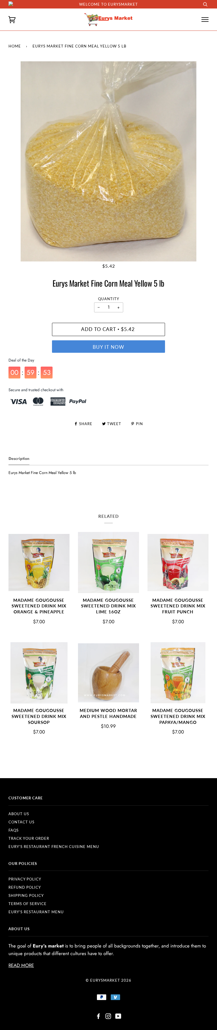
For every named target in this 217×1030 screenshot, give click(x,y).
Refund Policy (24, 887)
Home (14, 46)
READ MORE (21, 965)
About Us (18, 814)
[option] (108, 161)
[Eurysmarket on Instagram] (108, 1017)
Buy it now (108, 347)
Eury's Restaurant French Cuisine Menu (53, 846)
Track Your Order (28, 838)
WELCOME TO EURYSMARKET (108, 4)
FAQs (13, 830)
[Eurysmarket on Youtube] (118, 1017)
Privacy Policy (24, 879)
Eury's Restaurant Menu (36, 912)
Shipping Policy (26, 895)
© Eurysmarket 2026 (108, 980)
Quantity (108, 299)
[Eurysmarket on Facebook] (98, 1017)
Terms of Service (27, 903)
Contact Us (21, 822)
